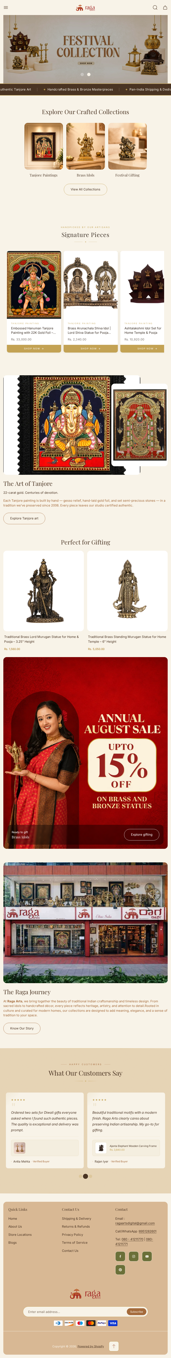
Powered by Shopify (91, 1346)
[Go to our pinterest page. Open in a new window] (120, 1270)
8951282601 (147, 1231)
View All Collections (85, 189)
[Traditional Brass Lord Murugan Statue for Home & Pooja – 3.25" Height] (43, 591)
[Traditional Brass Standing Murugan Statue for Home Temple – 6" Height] (127, 591)
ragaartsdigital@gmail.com (135, 1223)
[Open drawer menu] (6, 7)
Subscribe (136, 1311)
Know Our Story (22, 1028)
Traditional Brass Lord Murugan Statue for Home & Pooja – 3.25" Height (41, 639)
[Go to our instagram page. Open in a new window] (134, 1256)
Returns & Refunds (76, 1226)
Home (12, 1219)
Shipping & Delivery (76, 1219)
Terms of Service (75, 1243)
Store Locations (20, 1235)
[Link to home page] (85, 1293)
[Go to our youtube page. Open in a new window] (147, 1256)
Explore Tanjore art (24, 518)
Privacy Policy (72, 1235)
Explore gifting (141, 834)
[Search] (155, 7)
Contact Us (70, 1251)
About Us (15, 1226)
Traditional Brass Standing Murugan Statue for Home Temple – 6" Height (127, 639)
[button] (82, 74)
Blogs (12, 1243)
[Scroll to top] (114, 1346)
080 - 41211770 (132, 1239)
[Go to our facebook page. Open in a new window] (120, 1256)
